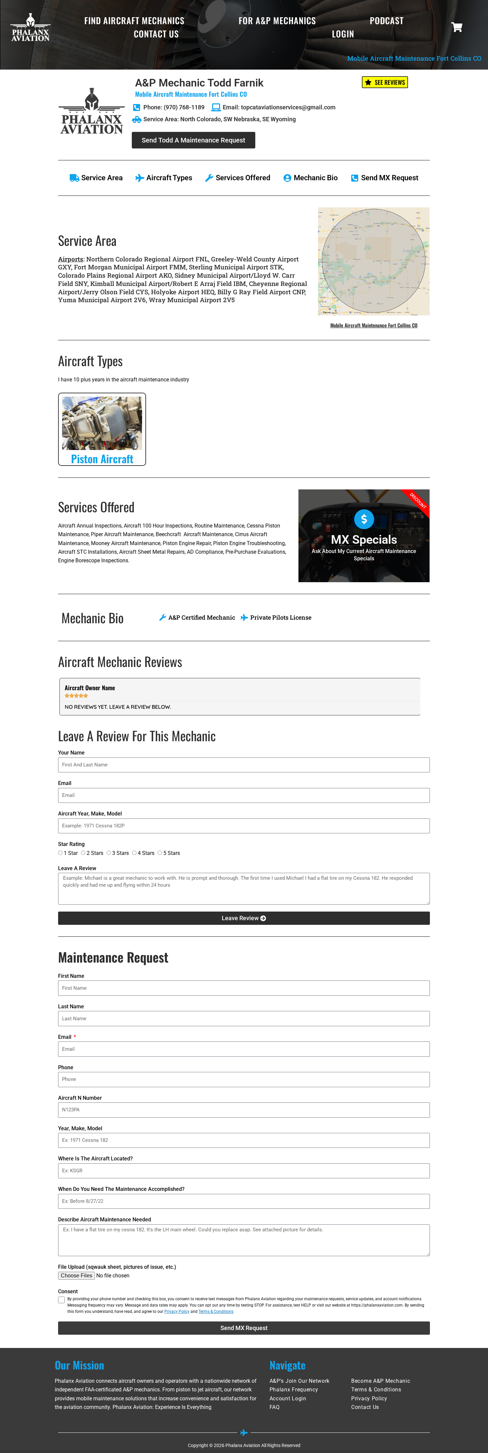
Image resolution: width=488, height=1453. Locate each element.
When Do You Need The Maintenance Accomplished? (121, 1189)
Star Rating (71, 844)
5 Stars (171, 853)
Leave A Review (77, 868)
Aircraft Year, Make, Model (90, 813)
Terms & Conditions (216, 1311)
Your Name (71, 753)
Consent (68, 1291)
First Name (71, 976)
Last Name (71, 1006)
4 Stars (146, 853)
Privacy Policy (177, 1311)
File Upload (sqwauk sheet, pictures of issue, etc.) (117, 1267)
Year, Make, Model (80, 1128)
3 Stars (120, 853)
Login (343, 33)
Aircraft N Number (80, 1098)
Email (64, 783)
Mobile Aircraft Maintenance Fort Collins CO (374, 325)
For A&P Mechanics (277, 20)
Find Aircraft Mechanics (134, 20)
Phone (65, 1067)
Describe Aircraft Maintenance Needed (104, 1219)
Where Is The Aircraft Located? (95, 1158)
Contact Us (156, 33)
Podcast (387, 20)
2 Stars (95, 853)
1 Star (71, 853)
